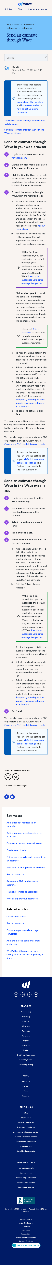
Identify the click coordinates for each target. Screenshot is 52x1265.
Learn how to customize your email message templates (32, 280)
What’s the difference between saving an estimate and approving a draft (24, 954)
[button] (8, 776)
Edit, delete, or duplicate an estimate (25, 867)
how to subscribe (30, 105)
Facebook (6, 796)
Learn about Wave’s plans (30, 101)
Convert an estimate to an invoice (24, 843)
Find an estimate (15, 874)
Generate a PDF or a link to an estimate (24, 444)
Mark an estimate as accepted (22, 891)
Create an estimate (16, 850)
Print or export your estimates (22, 898)
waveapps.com (19, 157)
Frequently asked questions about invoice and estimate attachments (30, 403)
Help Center (13, 24)
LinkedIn (12, 796)
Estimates (27, 27)
